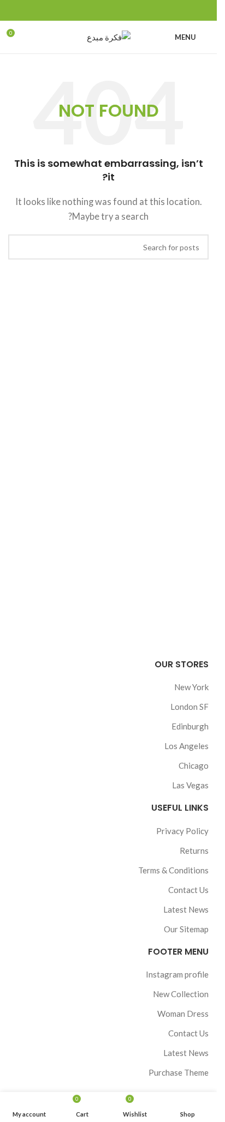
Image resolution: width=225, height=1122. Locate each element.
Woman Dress (183, 1013)
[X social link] (121, 10)
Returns (194, 850)
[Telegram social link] (82, 10)
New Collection (181, 994)
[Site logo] (109, 36)
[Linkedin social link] (95, 10)
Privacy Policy (182, 831)
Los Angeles (186, 746)
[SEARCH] (20, 247)
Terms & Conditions (173, 870)
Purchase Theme (179, 1072)
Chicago (194, 765)
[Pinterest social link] (108, 10)
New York (191, 687)
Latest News (186, 909)
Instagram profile (177, 974)
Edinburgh (190, 726)
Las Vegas (190, 785)
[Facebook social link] (134, 10)
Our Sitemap (186, 929)
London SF (189, 706)
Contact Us (188, 890)
